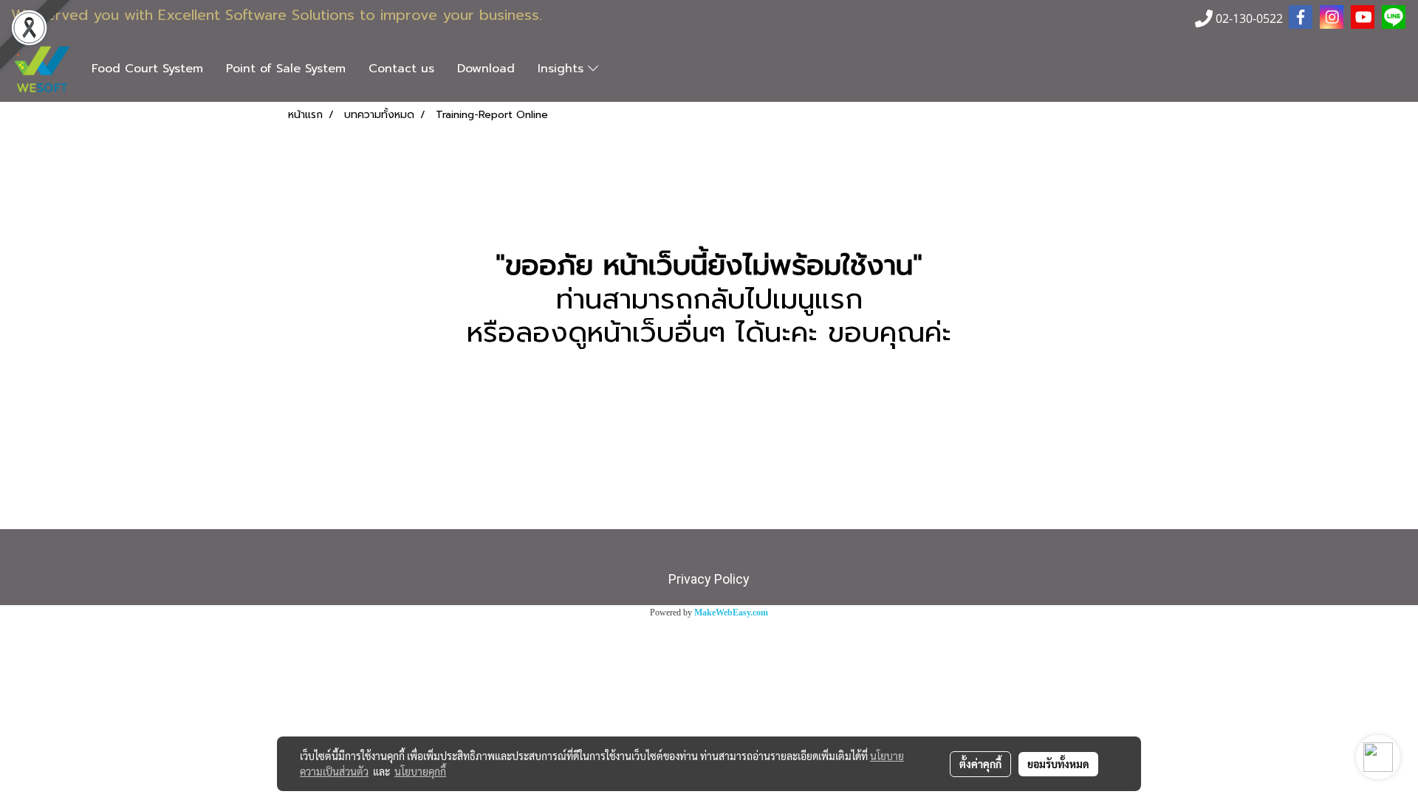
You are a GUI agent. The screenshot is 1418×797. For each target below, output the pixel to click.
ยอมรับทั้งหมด (1058, 763)
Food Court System (147, 68)
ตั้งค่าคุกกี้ (980, 763)
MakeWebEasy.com (731, 612)
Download (486, 68)
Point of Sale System (286, 68)
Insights (563, 68)
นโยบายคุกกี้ (420, 771)
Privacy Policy (709, 579)
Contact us (401, 68)
